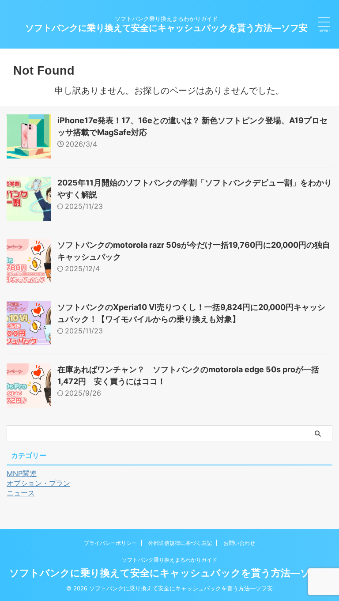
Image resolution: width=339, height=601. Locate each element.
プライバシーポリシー (110, 543)
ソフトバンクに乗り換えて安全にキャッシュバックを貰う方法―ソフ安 (166, 28)
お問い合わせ (239, 543)
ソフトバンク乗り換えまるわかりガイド (169, 559)
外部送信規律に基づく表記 (180, 543)
